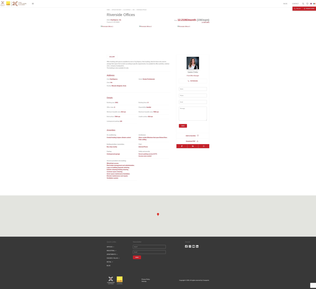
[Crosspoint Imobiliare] (13, 4)
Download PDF (190, 141)
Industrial (111, 250)
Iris (134, 9)
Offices (109, 247)
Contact (295, 3)
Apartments (111, 254)
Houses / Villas (112, 258)
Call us (298, 8)
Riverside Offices (141, 9)
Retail (109, 262)
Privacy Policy (146, 279)
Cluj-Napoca (127, 9)
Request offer (310, 8)
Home (108, 9)
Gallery (112, 56)
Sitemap (144, 281)
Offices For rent (116, 9)
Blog (285, 3)
